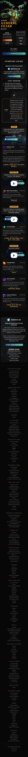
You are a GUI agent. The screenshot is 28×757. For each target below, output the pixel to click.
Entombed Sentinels (14, 374)
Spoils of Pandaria (14, 404)
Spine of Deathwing (14, 542)
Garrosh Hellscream (14, 411)
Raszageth (14, 657)
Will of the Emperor (14, 493)
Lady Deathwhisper (14, 665)
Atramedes (14, 589)
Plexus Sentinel (14, 467)
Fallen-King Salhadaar (14, 427)
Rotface (14, 671)
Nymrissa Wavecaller (14, 370)
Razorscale (14, 708)
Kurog (14, 654)
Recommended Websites (14, 741)
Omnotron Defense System (14, 586)
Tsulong (14, 506)
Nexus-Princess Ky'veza (14, 558)
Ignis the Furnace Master (14, 707)
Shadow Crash (19, 111)
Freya (14, 718)
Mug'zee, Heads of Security (14, 525)
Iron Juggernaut (14, 398)
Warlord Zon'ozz (14, 534)
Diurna (14, 656)
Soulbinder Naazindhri (14, 470)
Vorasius (14, 424)
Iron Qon (14, 456)
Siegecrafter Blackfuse (14, 408)
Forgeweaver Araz (14, 472)
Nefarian (14, 594)
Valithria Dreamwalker (14, 678)
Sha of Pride (14, 394)
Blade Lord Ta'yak (14, 496)
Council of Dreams (14, 613)
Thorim (14, 720)
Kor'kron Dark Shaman (14, 399)
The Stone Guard (14, 484)
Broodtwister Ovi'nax (14, 556)
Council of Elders (14, 445)
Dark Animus (14, 455)
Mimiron (14, 717)
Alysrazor (14, 572)
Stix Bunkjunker (14, 520)
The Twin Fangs (14, 380)
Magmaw (14, 587)
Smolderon (14, 618)
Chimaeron (14, 591)
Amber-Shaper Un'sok (14, 501)
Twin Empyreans (14, 458)
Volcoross (14, 611)
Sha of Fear (14, 509)
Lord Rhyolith (14, 568)
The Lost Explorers (14, 377)
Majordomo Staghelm (14, 575)
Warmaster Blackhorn (14, 540)
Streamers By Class (14, 736)
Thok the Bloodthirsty (14, 406)
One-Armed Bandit (14, 523)
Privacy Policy (14, 748)
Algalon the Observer (14, 727)
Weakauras (14, 734)
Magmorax (14, 637)
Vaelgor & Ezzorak (14, 426)
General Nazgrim (14, 401)
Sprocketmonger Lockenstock (14, 521)
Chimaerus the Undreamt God (14, 432)
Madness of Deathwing (14, 544)
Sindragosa (14, 680)
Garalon (14, 497)
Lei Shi (14, 508)
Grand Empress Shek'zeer (14, 502)
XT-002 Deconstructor (14, 710)
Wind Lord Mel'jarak (14, 499)
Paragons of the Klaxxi (14, 409)
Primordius (14, 453)
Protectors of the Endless (14, 504)
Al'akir (14, 584)
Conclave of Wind (14, 582)
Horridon (14, 443)
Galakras (14, 396)
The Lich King (14, 681)
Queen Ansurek (14, 561)
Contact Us (14, 750)
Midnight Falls (14, 436)
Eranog (14, 646)
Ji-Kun (14, 450)
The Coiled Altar (14, 382)
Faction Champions (14, 696)
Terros (14, 647)
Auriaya (14, 715)
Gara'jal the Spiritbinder (14, 488)
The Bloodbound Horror (14, 551)
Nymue (14, 616)
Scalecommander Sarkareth (14, 640)
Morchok (14, 532)
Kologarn (14, 713)
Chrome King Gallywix (14, 526)
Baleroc (14, 573)
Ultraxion (14, 539)
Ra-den (14, 461)
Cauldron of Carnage (14, 516)
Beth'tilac (14, 570)
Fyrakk (14, 621)
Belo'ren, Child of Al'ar (14, 434)
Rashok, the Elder (14, 633)
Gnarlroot (14, 608)
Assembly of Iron (14, 712)
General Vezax (14, 723)
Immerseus (14, 389)
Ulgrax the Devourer (14, 549)
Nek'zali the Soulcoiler (14, 372)
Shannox (14, 567)
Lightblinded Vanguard (14, 429)
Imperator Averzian (14, 422)
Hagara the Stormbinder (14, 537)
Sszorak (14, 379)
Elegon (14, 491)
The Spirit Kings (14, 489)
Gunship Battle (14, 666)
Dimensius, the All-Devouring (14, 479)
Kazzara (14, 627)
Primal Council (14, 651)
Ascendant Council (14, 599)
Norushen (14, 393)
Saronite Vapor (18, 113)
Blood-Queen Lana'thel (14, 676)
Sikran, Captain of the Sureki (14, 553)
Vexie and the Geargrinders (14, 515)
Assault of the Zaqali (14, 632)
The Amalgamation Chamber (14, 629)
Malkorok (14, 403)
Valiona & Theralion (14, 597)
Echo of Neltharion (14, 638)
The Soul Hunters (14, 474)
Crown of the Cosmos (14, 431)
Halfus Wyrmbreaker (14, 596)
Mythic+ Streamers (14, 737)
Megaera (14, 448)
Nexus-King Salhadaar (14, 477)
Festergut (14, 670)
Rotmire (14, 417)
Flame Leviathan (14, 705)
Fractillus (14, 475)
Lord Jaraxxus (14, 694)
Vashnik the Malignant (14, 376)
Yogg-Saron (14, 725)
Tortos (14, 446)
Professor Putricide (14, 673)
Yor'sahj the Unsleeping (14, 535)
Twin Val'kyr (14, 698)
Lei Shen (14, 460)
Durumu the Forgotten (14, 451)
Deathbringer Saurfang (14, 668)
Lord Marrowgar (14, 663)
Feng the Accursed (14, 486)
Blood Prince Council (14, 675)
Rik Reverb (14, 518)
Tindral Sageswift (14, 620)
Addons (14, 732)
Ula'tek (14, 384)
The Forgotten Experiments (14, 630)
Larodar (14, 615)
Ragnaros (14, 577)
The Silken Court (14, 559)
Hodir (14, 722)
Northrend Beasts (14, 693)
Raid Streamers (14, 739)
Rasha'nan (14, 554)
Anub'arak (14, 699)
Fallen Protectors (14, 391)
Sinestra (14, 602)
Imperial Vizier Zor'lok (14, 494)
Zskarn (14, 635)
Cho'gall (14, 601)
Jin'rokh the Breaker (14, 441)
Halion (14, 687)
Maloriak (14, 592)
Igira (14, 610)
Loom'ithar (14, 469)
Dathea (14, 652)
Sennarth (14, 649)
